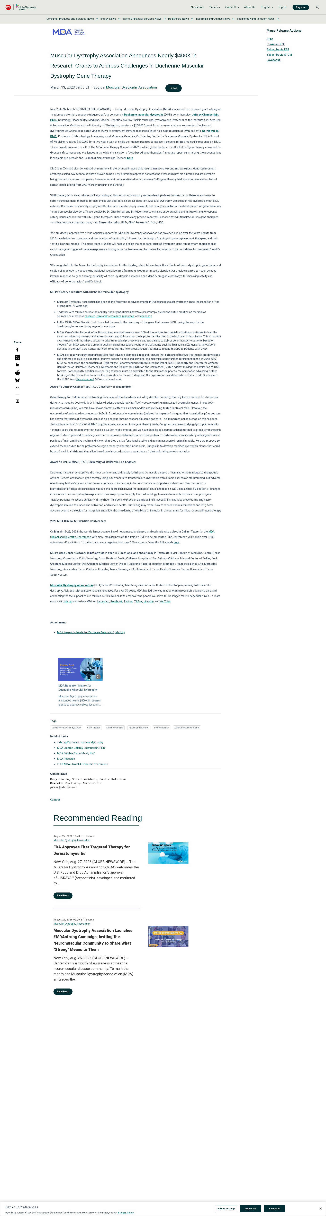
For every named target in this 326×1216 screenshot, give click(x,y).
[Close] (320, 1208)
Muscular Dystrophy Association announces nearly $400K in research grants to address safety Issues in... (79, 700)
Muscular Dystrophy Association (131, 87)
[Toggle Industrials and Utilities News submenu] (233, 19)
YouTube (165, 601)
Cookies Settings (225, 1208)
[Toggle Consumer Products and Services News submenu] (97, 19)
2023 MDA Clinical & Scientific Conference (82, 764)
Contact (55, 799)
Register (301, 7)
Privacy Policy (126, 1212)
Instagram (103, 601)
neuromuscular (161, 727)
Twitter (128, 601)
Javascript (273, 60)
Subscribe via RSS (278, 49)
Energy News (108, 18)
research (90, 316)
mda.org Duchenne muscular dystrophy (80, 742)
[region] (163, 1209)
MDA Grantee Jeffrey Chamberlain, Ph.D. (81, 747)
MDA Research (66, 758)
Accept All (274, 1208)
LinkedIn (149, 601)
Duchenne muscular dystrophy (143, 114)
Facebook (116, 601)
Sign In (283, 7)
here (176, 542)
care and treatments (108, 316)
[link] (197, 7)
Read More (63, 895)
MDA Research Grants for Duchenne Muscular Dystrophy (91, 632)
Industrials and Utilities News (212, 18)
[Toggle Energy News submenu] (119, 19)
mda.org (68, 601)
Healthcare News (178, 18)
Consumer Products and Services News (70, 18)
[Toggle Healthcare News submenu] (192, 19)
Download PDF (276, 44)
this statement (85, 379)
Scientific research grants (187, 727)
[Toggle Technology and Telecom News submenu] (277, 19)
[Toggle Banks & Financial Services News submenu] (164, 19)
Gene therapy (93, 727)
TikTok (138, 601)
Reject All (250, 1208)
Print (270, 39)
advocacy (146, 316)
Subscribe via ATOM (279, 54)
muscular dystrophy (138, 727)
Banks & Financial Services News (142, 18)
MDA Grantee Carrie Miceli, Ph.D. (76, 753)
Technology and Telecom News (256, 18)
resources (128, 316)
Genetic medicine (114, 727)
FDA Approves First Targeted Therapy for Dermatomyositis (91, 850)
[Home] (20, 7)
